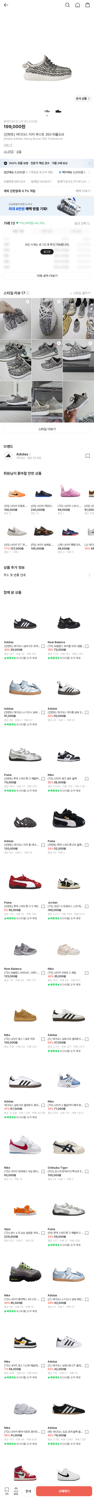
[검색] (67, 5)
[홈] (77, 5)
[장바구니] (87, 5)
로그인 (47, 251)
